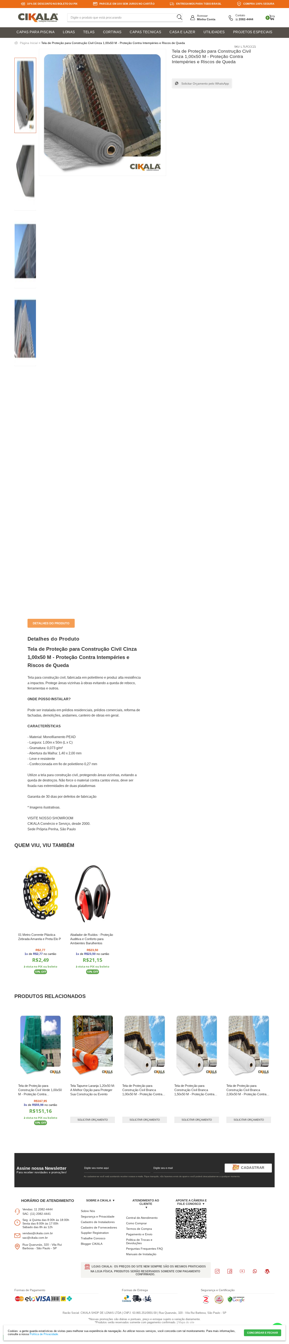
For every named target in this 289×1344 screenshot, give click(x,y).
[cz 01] (25, 95)
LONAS (69, 32)
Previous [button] (30, 1074)
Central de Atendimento (142, 1217)
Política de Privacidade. (44, 1334)
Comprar (40, 982)
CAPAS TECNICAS (145, 32)
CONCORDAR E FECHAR (262, 1332)
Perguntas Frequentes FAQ (144, 1248)
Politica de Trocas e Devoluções (139, 1241)
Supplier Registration (95, 1232)
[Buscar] (179, 17)
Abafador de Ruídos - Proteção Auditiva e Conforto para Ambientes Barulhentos (91, 939)
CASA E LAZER (182, 32)
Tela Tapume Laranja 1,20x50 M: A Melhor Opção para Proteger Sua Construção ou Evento (92, 1090)
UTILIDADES (214, 32)
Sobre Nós (88, 1211)
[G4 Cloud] (219, 1302)
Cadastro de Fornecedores (99, 1227)
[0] (272, 17)
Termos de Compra (139, 1228)
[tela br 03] (25, 328)
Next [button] (258, 1074)
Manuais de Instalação (141, 1254)
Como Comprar (136, 1223)
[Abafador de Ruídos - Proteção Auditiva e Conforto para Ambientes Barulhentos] (92, 894)
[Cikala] (38, 18)
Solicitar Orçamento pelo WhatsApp (204, 83)
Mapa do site (186, 1322)
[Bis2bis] (205, 1302)
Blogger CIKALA (91, 1243)
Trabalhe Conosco (93, 1238)
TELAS (89, 32)
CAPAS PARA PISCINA (36, 32)
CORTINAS (112, 32)
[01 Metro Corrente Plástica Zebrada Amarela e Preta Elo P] (40, 894)
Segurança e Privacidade (97, 1216)
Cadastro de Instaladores (98, 1222)
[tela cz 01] (25, 173)
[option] (25, 95)
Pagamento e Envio (139, 1234)
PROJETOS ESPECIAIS (252, 32)
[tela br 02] (25, 251)
